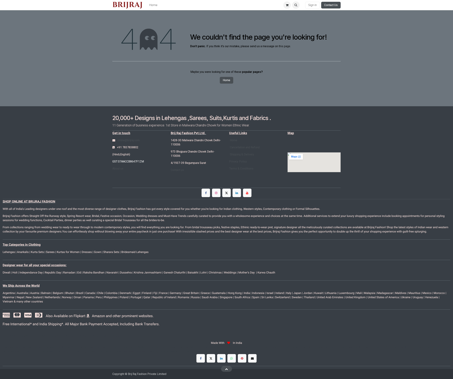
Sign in (312, 5)
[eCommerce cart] (287, 5)
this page (284, 46)
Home (226, 80)
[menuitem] (153, 5)
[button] (296, 5)
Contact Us (331, 5)
